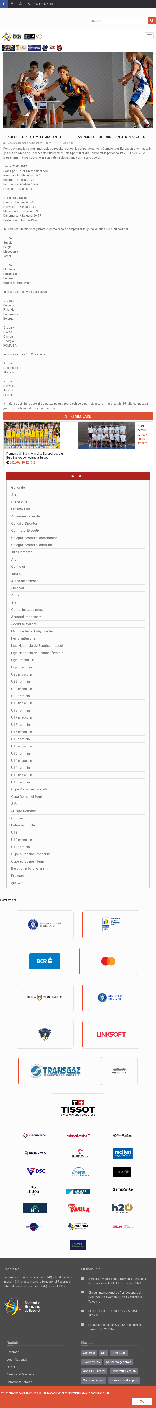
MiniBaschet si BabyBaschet (32, 631)
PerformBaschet (23, 638)
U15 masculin (21, 746)
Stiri (14, 495)
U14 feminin (20, 768)
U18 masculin (21, 703)
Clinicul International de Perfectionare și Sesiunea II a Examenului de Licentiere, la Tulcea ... (115, 1297)
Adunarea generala (25, 516)
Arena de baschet (24, 581)
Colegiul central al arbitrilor (31, 545)
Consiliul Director (24, 523)
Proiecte (17, 875)
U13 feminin (20, 782)
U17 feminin (20, 725)
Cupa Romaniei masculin (30, 789)
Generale (18, 487)
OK (142, 1401)
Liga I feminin (21, 667)
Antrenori (18, 595)
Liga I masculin (22, 660)
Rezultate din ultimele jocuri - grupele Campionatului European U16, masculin (74, 137)
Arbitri (16, 559)
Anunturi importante (26, 617)
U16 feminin (20, 739)
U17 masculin (21, 717)
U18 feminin (20, 710)
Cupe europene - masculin (31, 854)
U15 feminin (20, 753)
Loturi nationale (23, 825)
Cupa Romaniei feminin (28, 797)
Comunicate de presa (27, 610)
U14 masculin (21, 761)
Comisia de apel (93, 1380)
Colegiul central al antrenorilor (34, 538)
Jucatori (17, 588)
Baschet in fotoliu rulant (29, 868)
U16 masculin (21, 732)
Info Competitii (22, 552)
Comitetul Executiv (25, 530)
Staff (15, 602)
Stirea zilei (19, 502)
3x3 (14, 804)
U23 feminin (20, 681)
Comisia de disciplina (124, 1380)
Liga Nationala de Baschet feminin (37, 653)
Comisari (18, 566)
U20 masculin (21, 689)
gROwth (17, 883)
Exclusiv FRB (20, 509)
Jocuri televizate (24, 624)
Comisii (17, 818)
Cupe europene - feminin (29, 861)
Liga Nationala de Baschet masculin (38, 646)
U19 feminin (20, 847)
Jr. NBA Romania (24, 811)
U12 (14, 832)
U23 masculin (21, 674)
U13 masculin (21, 775)
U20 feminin (20, 696)
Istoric (16, 574)
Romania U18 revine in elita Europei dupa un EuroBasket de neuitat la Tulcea (35, 455)
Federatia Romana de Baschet (24, 142)
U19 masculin (21, 840)
